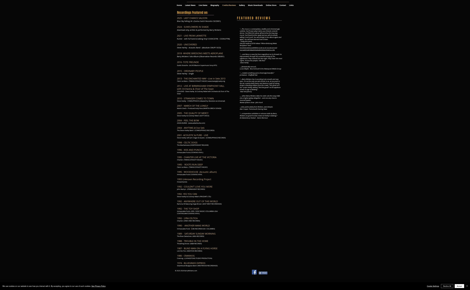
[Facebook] (254, 272)
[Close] (467, 286)
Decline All (447, 286)
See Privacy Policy (98, 286)
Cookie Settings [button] (433, 286)
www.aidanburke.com (197, 123)
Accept (459, 286)
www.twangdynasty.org (216, 81)
